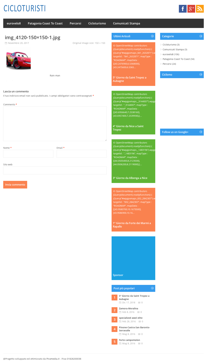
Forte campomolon (129, 340)
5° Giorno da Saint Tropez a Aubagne (129, 79)
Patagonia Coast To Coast (45, 23)
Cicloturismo (97, 23)
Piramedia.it (53, 358)
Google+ (191, 9)
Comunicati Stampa (126, 23)
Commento (10, 104)
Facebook (183, 9)
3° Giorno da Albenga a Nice (130, 178)
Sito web (7, 164)
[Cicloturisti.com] (24, 8)
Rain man (55, 75)
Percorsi (75, 23)
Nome (7, 147)
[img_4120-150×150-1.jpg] (18, 70)
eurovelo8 (14, 23)
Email (61, 147)
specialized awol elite (130, 317)
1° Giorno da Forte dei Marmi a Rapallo (132, 224)
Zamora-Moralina (128, 308)
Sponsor (118, 275)
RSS (200, 9)
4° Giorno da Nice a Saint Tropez (128, 128)
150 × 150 (100, 42)
